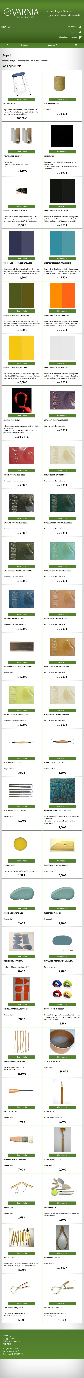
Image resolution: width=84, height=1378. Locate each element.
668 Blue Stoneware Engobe (15, 619)
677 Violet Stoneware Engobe (56, 420)
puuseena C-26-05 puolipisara (55, 865)
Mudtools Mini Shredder (54, 1009)
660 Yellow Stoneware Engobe (16, 715)
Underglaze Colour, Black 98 (56, 211)
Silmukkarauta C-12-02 (12, 763)
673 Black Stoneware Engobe (15, 523)
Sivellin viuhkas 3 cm (52, 1159)
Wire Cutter (8, 1207)
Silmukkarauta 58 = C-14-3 (54, 763)
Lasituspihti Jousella (53, 1308)
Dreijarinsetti (50, 1207)
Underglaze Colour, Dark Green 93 (17, 315)
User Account (72, 27)
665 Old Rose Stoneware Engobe (57, 619)
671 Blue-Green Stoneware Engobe (58, 523)
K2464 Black (49, 156)
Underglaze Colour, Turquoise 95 (57, 263)
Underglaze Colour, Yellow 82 (16, 368)
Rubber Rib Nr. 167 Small (13, 913)
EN (9, 27)
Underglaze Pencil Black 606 (15, 211)
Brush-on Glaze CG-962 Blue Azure (57, 811)
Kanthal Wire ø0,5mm (12, 420)
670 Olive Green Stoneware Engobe (18, 571)
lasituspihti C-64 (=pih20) (13, 1308)
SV (5, 27)
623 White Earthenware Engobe (56, 715)
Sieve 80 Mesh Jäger (52, 1061)
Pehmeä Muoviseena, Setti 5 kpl (16, 1009)
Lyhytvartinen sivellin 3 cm (15, 1159)
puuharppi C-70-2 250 (52, 1258)
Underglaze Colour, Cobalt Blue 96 (18, 263)
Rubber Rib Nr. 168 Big (52, 913)
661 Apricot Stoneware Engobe (56, 667)
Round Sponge (9, 865)
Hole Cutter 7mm (10, 1111)
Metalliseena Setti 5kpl (13, 961)
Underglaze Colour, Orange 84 (56, 315)
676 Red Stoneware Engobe (14, 475)
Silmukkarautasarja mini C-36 (15, 811)
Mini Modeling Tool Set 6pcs (15, 1061)
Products (25, 45)
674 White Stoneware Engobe (55, 475)
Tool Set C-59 (9, 1258)
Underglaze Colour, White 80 (55, 368)
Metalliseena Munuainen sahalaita (58, 961)
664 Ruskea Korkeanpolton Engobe (18, 667)
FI (2, 27)
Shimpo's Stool (10, 104)
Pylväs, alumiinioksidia (13, 156)
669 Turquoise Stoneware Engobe (57, 571)
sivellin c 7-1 (49, 1111)
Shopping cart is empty (68, 37)
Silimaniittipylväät (52, 104)
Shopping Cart (53, 45)
